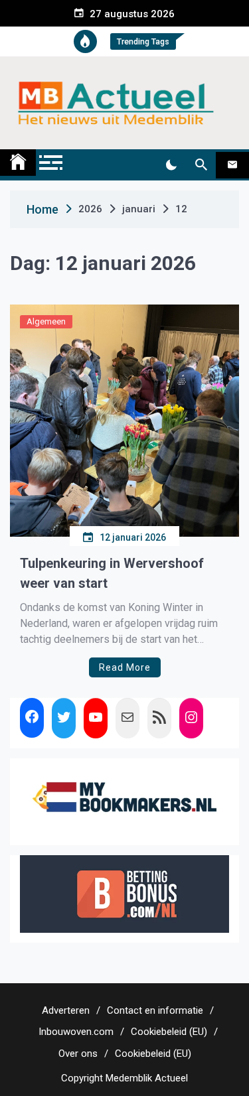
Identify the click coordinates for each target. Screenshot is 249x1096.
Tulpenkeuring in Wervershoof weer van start (112, 573)
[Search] (201, 165)
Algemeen (46, 321)
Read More (125, 667)
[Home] (18, 162)
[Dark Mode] (171, 165)
